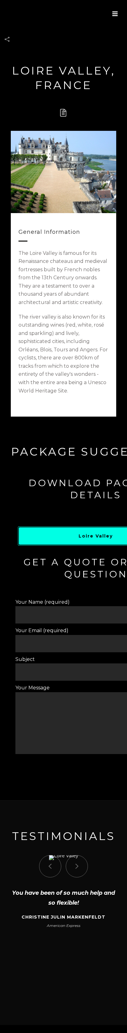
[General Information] (63, 113)
